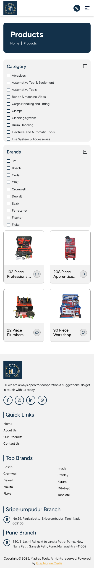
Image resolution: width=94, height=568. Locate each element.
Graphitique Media (49, 563)
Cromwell (10, 474)
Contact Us (11, 444)
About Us (10, 430)
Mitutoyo (63, 488)
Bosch (8, 467)
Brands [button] (14, 152)
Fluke (7, 493)
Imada (61, 468)
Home (14, 43)
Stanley (62, 475)
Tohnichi (63, 495)
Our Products (13, 437)
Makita (8, 487)
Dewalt (8, 480)
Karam (62, 482)
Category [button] (16, 66)
